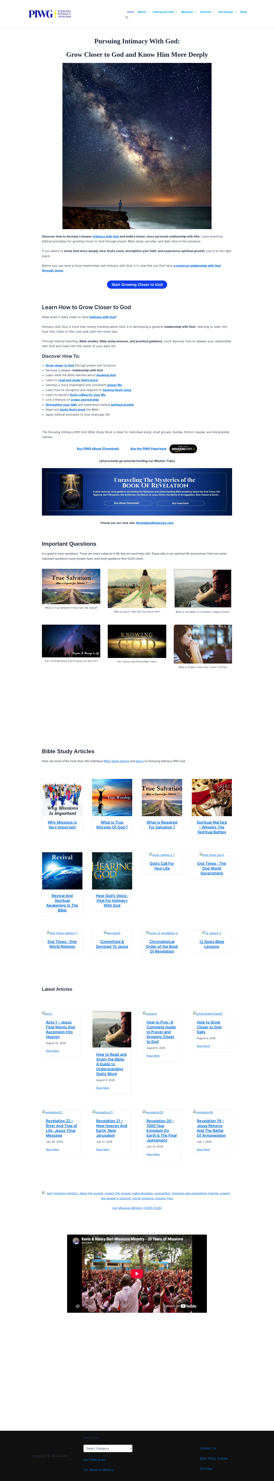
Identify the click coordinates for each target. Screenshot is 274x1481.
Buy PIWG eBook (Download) (98, 448)
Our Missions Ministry (99, 1470)
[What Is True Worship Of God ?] (112, 797)
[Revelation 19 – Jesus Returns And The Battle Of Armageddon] (203, 1112)
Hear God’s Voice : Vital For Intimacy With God (112, 900)
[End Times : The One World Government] (212, 855)
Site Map (206, 1468)
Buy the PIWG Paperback (148, 448)
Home (130, 11)
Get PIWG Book (94, 1460)
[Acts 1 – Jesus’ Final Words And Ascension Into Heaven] (47, 1013)
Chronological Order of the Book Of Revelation (162, 946)
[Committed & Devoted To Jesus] (112, 933)
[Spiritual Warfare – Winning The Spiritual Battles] (212, 797)
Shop (243, 11)
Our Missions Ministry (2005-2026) (137, 1208)
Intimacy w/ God (163, 11)
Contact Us (208, 1448)
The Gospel (225, 11)
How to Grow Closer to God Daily (209, 1027)
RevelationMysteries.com (155, 523)
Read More (52, 1050)
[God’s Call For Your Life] (161, 855)
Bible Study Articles (214, 1458)
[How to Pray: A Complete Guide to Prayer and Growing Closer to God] (150, 1013)
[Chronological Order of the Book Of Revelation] (162, 933)
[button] (127, 18)
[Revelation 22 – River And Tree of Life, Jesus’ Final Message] (52, 1112)
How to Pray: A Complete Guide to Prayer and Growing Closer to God (161, 1032)
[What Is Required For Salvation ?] (162, 797)
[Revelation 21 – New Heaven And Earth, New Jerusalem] (102, 1112)
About (142, 11)
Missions (187, 11)
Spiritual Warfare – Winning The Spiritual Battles (212, 827)
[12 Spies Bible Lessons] (211, 933)
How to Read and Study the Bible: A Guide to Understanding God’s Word (111, 1064)
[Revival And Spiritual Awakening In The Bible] (62, 870)
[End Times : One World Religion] (62, 933)
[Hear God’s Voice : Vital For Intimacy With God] (112, 870)
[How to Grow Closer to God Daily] (208, 1013)
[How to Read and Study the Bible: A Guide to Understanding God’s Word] (111, 1029)
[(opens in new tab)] (183, 448)
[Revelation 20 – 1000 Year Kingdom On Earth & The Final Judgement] (153, 1112)
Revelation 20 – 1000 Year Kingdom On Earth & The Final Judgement (162, 1130)
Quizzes (205, 11)
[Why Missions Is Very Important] (62, 797)
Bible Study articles (116, 761)
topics (140, 761)
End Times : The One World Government (211, 868)
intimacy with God (106, 236)
